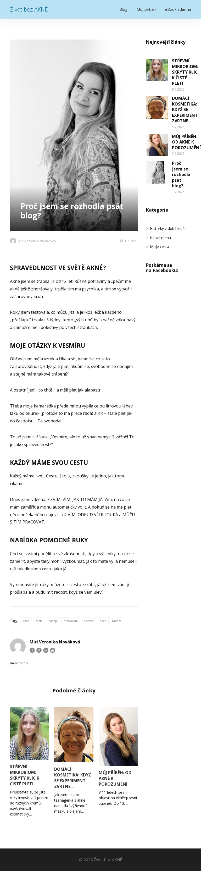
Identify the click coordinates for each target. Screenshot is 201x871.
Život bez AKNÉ (29, 9)
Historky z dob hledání (168, 228)
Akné (26, 621)
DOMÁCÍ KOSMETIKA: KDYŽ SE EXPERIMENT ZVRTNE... (72, 777)
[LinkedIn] (45, 650)
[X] (39, 650)
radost (116, 621)
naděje (53, 621)
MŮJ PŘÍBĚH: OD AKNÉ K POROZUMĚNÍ (115, 778)
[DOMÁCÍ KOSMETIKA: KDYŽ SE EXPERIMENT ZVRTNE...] (73, 734)
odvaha (88, 621)
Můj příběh (146, 9)
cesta (39, 621)
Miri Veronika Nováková (37, 241)
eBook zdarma (178, 9)
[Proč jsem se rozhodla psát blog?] (157, 172)
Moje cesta (159, 246)
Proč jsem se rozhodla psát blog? (181, 174)
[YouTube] (52, 650)
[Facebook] (32, 650)
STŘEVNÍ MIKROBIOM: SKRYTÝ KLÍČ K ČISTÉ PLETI (24, 775)
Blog (123, 9)
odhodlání (71, 621)
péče (102, 621)
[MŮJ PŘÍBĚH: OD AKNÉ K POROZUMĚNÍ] (118, 736)
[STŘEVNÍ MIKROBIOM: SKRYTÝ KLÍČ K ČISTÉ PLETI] (29, 733)
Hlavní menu (160, 237)
